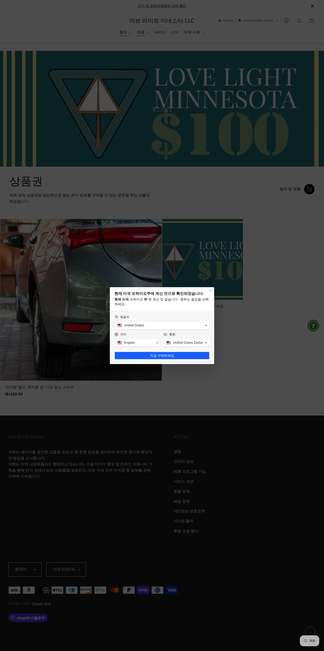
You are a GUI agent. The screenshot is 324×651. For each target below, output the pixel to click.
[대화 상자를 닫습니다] (210, 290)
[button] (162, 325)
